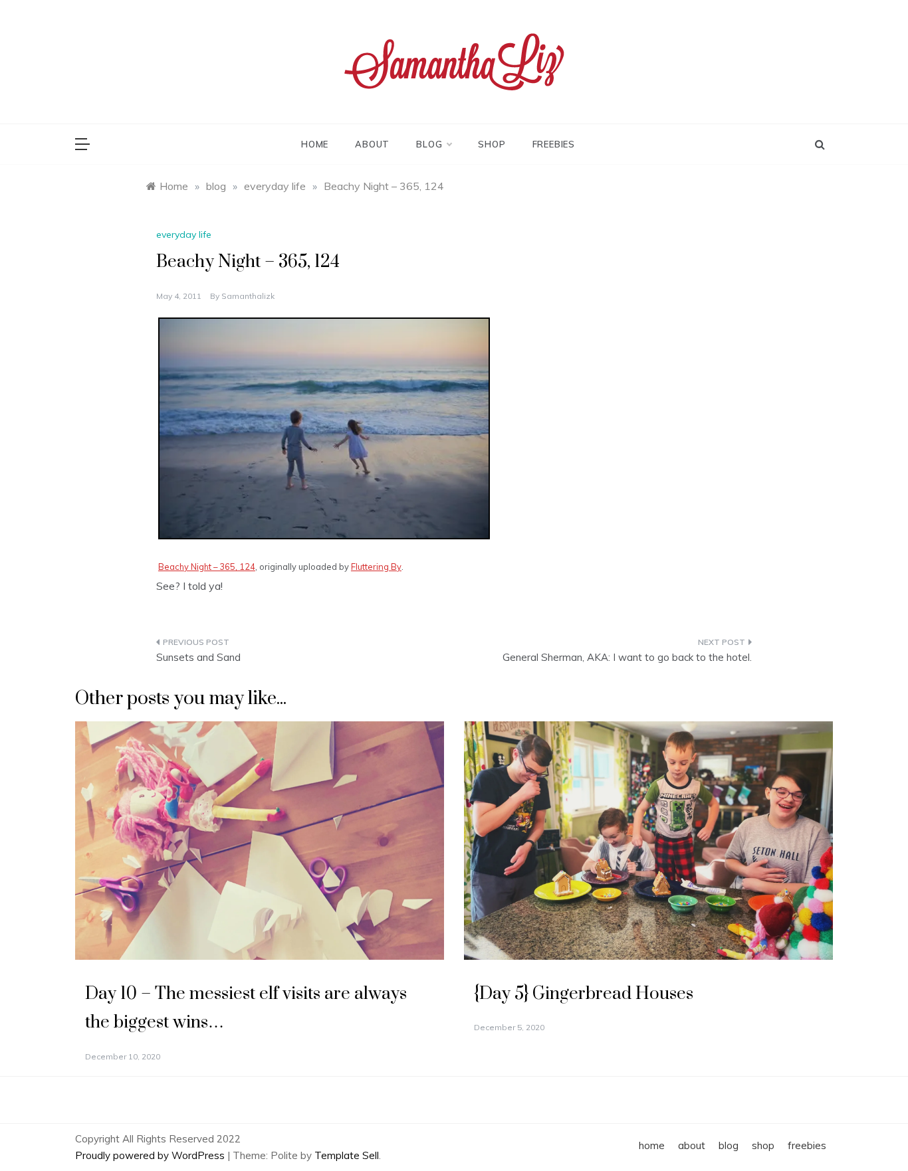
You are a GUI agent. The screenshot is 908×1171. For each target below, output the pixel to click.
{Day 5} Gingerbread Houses (583, 994)
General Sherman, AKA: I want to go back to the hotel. (627, 657)
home (314, 144)
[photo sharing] (324, 427)
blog (429, 144)
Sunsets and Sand (198, 657)
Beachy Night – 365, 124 (206, 566)
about (372, 144)
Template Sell (346, 1155)
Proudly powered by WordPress (151, 1155)
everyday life (183, 234)
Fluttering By (376, 566)
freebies (553, 144)
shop (491, 144)
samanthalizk (248, 296)
